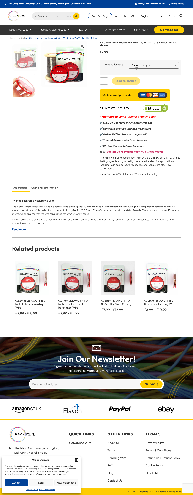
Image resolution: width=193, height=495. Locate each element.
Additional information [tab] (44, 187)
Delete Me (152, 472)
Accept (16, 482)
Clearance (141, 30)
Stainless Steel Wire (54, 30)
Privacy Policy (155, 442)
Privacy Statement (47, 490)
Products (21, 38)
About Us (120, 16)
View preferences (66, 482)
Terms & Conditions (158, 450)
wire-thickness (114, 64)
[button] (76, 459)
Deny (41, 482)
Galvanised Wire (114, 30)
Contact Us (169, 30)
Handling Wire (116, 457)
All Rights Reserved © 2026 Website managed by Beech (157, 491)
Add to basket (126, 80)
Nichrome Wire (19, 30)
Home (12, 38)
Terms (111, 450)
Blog (110, 472)
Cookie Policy (32, 490)
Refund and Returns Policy (163, 457)
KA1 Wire (85, 30)
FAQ (131, 16)
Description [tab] (20, 187)
